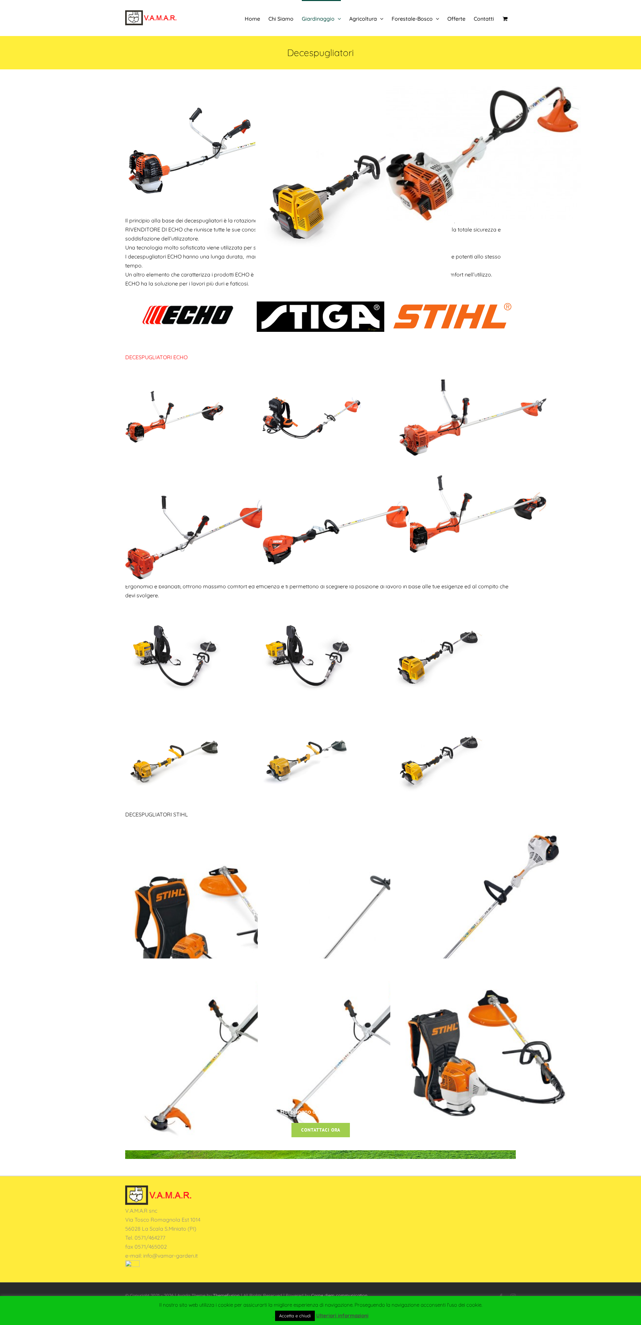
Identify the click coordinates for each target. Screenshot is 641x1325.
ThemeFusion (226, 1295)
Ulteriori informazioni (342, 1315)
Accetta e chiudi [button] (295, 1315)
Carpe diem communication (339, 1295)
